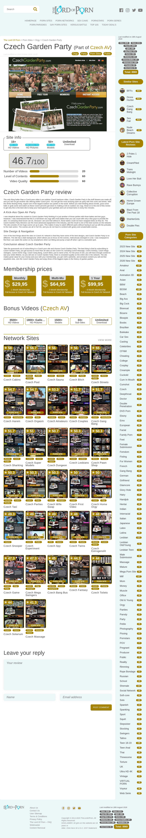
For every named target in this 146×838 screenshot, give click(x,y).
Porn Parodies (38, 24)
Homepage (30, 20)
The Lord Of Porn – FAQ (41, 822)
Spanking (125, 709)
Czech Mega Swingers (33, 594)
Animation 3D (127, 275)
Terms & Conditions (38, 816)
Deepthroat (125, 394)
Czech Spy (54, 545)
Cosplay (124, 365)
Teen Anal (125, 747)
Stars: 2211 (136, 43)
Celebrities (125, 346)
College (124, 360)
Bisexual (124, 308)
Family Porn (126, 434)
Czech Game (11, 592)
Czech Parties (34, 504)
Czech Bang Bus (57, 592)
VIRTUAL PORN (125, 782)
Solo (37, 417)
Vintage (124, 776)
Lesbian (83, 459)
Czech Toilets (99, 592)
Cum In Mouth (127, 379)
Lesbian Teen (127, 549)
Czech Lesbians (79, 462)
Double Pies (133, 225)
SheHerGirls (133, 219)
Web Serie (125, 793)
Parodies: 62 (130, 65)
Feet (122, 439)
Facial (123, 430)
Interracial (125, 513)
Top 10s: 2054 (130, 46)
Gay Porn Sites (58, 24)
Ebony (123, 415)
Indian (123, 509)
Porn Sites (46, 20)
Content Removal (37, 828)
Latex (123, 528)
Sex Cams (82, 20)
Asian (123, 279)
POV (50, 542)
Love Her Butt (134, 178)
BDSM (123, 289)
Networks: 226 (130, 57)
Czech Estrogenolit (98, 550)
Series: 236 (130, 54)
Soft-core (124, 695)
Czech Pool (33, 382)
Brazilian (124, 327)
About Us (34, 808)
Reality (104, 459)
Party (84, 53)
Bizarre (7, 459)
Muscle (123, 590)
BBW (122, 284)
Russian (124, 676)
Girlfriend (124, 480)
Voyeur (16, 376)
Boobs (123, 322)
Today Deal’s (109, 24)
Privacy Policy (36, 819)
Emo (122, 420)
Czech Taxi (10, 506)
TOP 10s (94, 24)
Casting (29, 459)
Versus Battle (78, 24)
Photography (126, 628)
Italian (123, 518)
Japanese (125, 523)
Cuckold (124, 375)
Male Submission (126, 556)
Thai (122, 752)
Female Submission (126, 445)
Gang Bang (18, 417)
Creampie (125, 370)
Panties (124, 609)
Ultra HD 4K (126, 771)
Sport (122, 714)
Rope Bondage (127, 671)
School (123, 681)
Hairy (122, 494)
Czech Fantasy (78, 590)
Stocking (124, 728)
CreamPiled (133, 163)
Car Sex (8, 500)
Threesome (126, 757)
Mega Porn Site (128, 571)
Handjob (124, 499)
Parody (123, 614)
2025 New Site (127, 256)
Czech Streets (100, 382)
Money (104, 376)
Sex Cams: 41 (130, 68)
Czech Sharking (13, 465)
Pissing (104, 586)
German (124, 475)
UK (121, 766)
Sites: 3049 (124, 43)
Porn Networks (65, 20)
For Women (126, 461)
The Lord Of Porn (12, 40)
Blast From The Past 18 (133, 211)
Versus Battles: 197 (130, 59)
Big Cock (124, 303)
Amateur (52, 417)
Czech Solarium (13, 634)
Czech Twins (77, 545)
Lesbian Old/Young (125, 543)
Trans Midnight (131, 170)
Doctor (95, 544)
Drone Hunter (130, 98)
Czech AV (100, 47)
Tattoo (123, 738)
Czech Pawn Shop (99, 464)
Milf (121, 576)
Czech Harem (12, 421)
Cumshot (124, 384)
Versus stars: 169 (130, 62)
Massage (39, 630)
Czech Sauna (55, 379)
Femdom (124, 452)
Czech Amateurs (57, 421)
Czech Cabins (12, 379)
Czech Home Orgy (99, 505)
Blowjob (124, 318)
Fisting (123, 456)
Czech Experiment (32, 547)
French (123, 466)
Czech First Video (76, 505)
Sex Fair (129, 119)
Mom (122, 581)
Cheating (124, 356)
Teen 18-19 (125, 743)
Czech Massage (35, 636)
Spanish (124, 704)
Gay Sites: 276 (130, 51)
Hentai (123, 504)
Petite (123, 624)
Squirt (123, 719)
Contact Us (35, 811)
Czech (7, 376)
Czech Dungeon (57, 465)
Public (107, 53)
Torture (123, 762)
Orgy (37, 40)
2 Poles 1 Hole (132, 155)
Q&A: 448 (130, 48)
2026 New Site (127, 260)
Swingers (83, 417)
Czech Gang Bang (98, 422)
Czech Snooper (13, 545)
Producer (124, 652)
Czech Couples (78, 421)
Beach (29, 376)
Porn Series (114, 20)
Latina (123, 532)
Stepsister (125, 724)
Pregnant (124, 647)
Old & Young (126, 600)
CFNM (123, 351)
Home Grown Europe (134, 202)
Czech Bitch (76, 379)
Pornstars (97, 20)
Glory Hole (125, 490)
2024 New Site (127, 251)
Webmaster (35, 825)
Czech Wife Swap (54, 505)
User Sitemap (36, 813)
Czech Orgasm (35, 421)
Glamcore (125, 485)
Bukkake (124, 332)
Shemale (124, 685)
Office (123, 595)
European (125, 425)
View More (105, 340)
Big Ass (124, 298)
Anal (122, 270)
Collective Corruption (132, 193)
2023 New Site (127, 246)
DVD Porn (125, 411)
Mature (123, 567)
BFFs (129, 90)
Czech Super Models (33, 464)
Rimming (124, 666)
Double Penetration (126, 405)
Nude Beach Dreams (131, 130)
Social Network (127, 690)
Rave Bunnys (134, 185)
